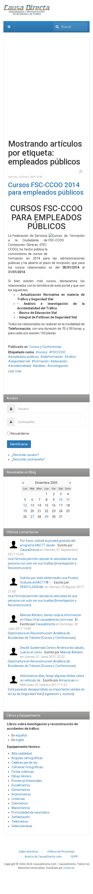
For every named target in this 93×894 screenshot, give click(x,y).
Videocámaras (22, 826)
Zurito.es (68, 868)
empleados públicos (24, 357)
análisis (40, 366)
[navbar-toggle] (9, 26)
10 (61, 500)
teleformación (53, 357)
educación (60, 361)
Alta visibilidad (22, 753)
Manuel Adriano (71, 652)
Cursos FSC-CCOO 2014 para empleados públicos (46, 188)
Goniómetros (21, 790)
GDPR (74, 856)
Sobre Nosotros (28, 851)
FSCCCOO (58, 352)
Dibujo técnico (21, 776)
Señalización (21, 817)
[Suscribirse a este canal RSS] (81, 171)
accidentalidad (20, 366)
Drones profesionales (27, 781)
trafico (71, 357)
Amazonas (67, 680)
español (21, 735)
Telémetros (20, 821)
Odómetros (20, 803)
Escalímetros (21, 785)
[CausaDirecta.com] (27, 10)
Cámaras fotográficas (27, 767)
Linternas (18, 799)
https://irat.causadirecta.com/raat (48, 619)
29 (46, 516)
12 (25, 505)
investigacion (58, 366)
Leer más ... (16, 371)
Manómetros (21, 808)
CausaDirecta (29, 550)
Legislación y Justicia (58, 694)
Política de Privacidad (60, 851)
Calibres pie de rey (24, 762)
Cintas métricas (23, 771)
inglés (20, 740)
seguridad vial (20, 361)
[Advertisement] (46, 88)
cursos (42, 352)
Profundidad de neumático (31, 812)
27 (32, 516)
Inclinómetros (21, 794)
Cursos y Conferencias (45, 347)
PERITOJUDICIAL (32, 587)
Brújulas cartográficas (27, 758)
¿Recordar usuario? (25, 455)
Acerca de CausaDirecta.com (43, 856)
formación (41, 361)
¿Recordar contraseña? (28, 459)
